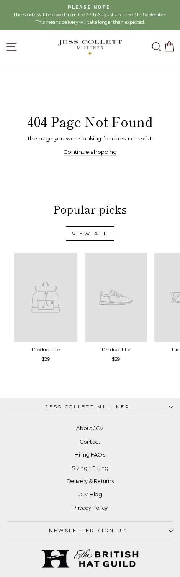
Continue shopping (89, 151)
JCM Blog (90, 494)
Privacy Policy (90, 508)
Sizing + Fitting (90, 468)
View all (90, 233)
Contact (90, 442)
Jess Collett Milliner (88, 407)
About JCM (90, 428)
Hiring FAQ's (90, 455)
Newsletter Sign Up (88, 531)
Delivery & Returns (90, 481)
